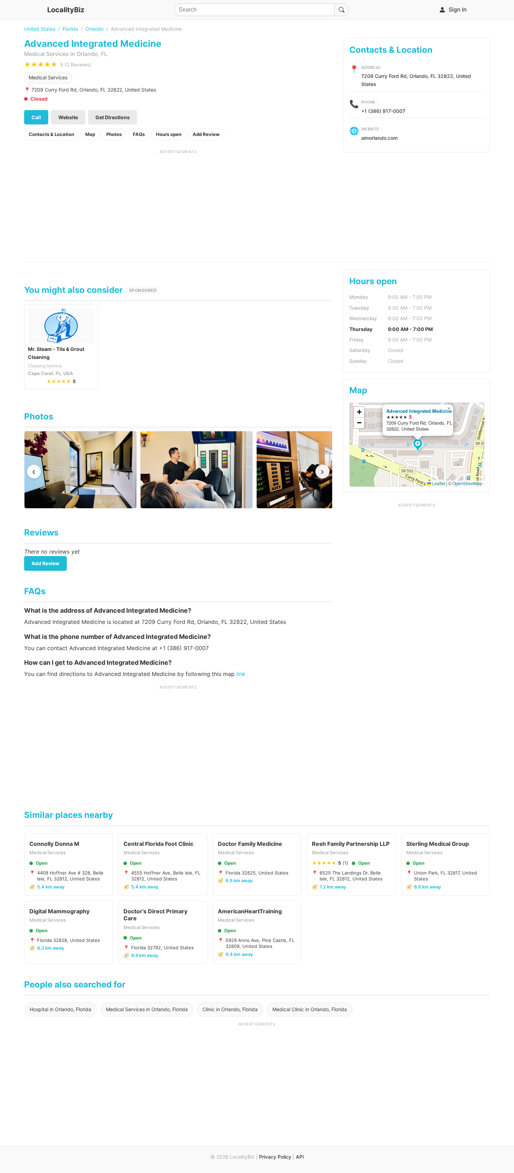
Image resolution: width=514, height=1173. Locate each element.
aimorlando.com (379, 138)
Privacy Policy (275, 1157)
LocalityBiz (65, 10)
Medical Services (48, 77)
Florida (70, 29)
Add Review (206, 134)
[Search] (341, 9)
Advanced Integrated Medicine (419, 411)
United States (39, 29)
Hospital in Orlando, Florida (60, 1009)
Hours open (168, 134)
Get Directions (112, 117)
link (240, 673)
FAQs (139, 134)
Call (36, 117)
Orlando (94, 29)
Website (68, 117)
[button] (419, 445)
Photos (114, 134)
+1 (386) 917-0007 (383, 111)
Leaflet (438, 483)
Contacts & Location (51, 134)
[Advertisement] (178, 203)
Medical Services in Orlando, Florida (147, 1009)
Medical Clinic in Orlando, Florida (309, 1009)
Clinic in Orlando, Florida (230, 1009)
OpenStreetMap (467, 483)
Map (90, 134)
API (300, 1157)
